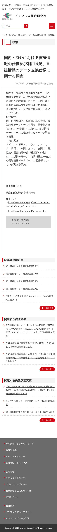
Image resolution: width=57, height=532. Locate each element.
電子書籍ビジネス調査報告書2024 (22, 281)
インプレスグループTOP (17, 518)
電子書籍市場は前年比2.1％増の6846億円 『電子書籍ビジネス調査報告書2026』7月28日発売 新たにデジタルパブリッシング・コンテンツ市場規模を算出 (30, 330)
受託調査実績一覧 (39, 35)
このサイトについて (15, 478)
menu (52, 26)
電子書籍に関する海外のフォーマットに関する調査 (30, 412)
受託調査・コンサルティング (20, 35)
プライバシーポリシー (16, 484)
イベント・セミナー (15, 456)
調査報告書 (11, 450)
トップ (4, 35)
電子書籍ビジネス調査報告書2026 (22, 266)
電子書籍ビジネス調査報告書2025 (22, 273)
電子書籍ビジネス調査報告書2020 (22, 289)
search (26, 26)
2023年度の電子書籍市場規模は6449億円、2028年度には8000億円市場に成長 (30, 345)
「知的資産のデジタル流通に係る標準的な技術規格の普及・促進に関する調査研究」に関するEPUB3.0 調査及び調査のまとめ (30, 390)
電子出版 (51, 35)
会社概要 (10, 505)
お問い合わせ (12, 497)
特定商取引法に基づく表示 (18, 491)
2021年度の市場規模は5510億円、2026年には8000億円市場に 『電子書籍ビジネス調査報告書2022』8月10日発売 (30, 357)
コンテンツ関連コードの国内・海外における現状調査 (30, 403)
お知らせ (10, 471)
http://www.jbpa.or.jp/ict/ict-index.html (27, 211)
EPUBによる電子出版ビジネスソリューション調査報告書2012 (30, 298)
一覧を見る (48, 308)
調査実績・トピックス (16, 463)
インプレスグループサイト (18, 512)
